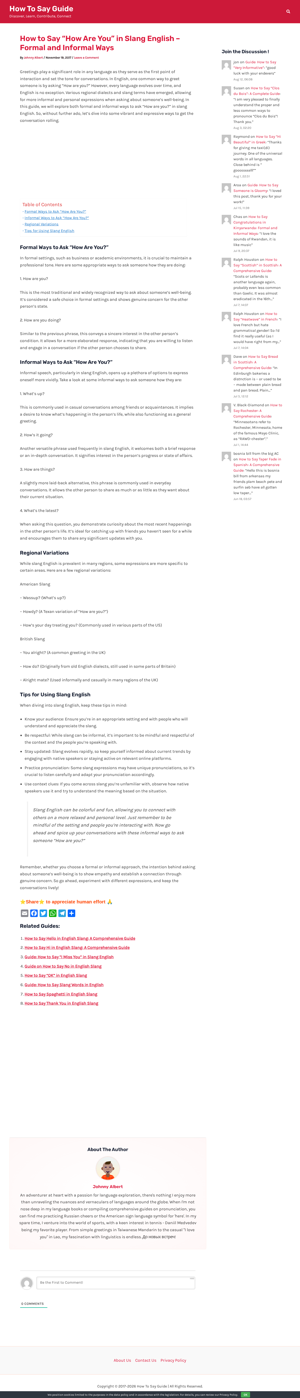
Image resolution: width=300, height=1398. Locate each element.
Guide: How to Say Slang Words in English (64, 984)
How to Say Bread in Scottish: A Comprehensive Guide (255, 362)
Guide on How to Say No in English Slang (63, 966)
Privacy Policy (173, 1360)
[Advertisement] (108, 163)
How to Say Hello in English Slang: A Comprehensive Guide (80, 938)
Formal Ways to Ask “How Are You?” (55, 211)
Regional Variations (42, 224)
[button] (288, 12)
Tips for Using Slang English (49, 230)
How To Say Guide (41, 8)
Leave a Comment (86, 57)
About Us (122, 1360)
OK (245, 1394)
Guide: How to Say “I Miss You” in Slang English (69, 956)
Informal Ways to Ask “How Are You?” (57, 218)
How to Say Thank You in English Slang (61, 1003)
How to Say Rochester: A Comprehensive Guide (257, 410)
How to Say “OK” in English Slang (56, 975)
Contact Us (145, 1360)
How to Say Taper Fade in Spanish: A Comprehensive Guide (257, 465)
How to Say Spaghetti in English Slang (61, 994)
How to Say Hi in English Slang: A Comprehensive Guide (77, 947)
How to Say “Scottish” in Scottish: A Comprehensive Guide (257, 265)
